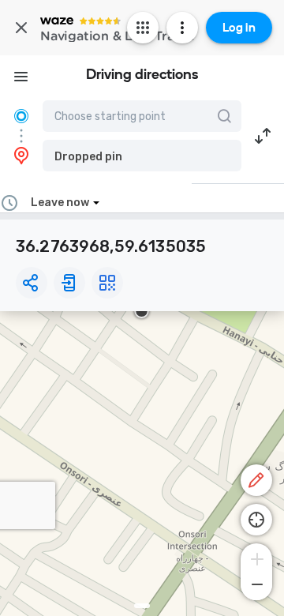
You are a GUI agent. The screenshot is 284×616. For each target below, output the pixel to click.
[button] (142, 155)
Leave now (60, 202)
